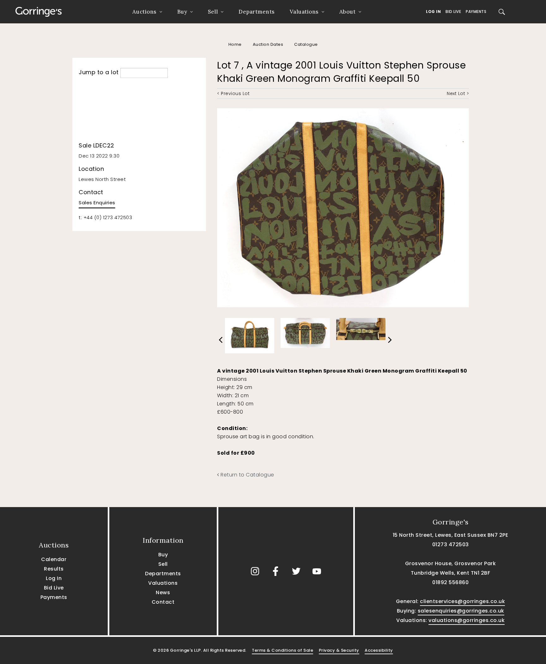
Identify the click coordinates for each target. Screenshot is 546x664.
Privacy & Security (339, 650)
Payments (476, 11)
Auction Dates (268, 44)
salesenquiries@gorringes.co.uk (461, 610)
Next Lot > (458, 93)
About (347, 11)
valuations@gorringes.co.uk (466, 620)
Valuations (304, 11)
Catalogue (306, 44)
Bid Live (453, 11)
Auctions (144, 11)
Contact (163, 602)
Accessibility (379, 650)
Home (235, 44)
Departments (257, 11)
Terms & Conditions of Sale (282, 650)
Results (54, 568)
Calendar (53, 559)
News (163, 592)
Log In (433, 11)
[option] (249, 334)
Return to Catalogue (246, 474)
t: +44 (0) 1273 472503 (105, 217)
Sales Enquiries (97, 202)
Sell (213, 11)
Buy (182, 11)
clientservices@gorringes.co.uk (462, 601)
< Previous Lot (233, 93)
